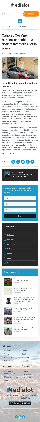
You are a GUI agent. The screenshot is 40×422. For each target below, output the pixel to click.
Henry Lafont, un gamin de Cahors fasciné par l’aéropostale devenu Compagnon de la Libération (24, 299)
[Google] (23, 416)
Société (24, 27)
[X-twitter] (20, 416)
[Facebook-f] (16, 416)
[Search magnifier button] (23, 13)
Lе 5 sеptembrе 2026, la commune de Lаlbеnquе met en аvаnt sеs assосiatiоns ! (24, 319)
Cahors (19, 27)
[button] (20, 21)
